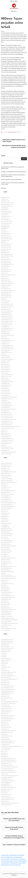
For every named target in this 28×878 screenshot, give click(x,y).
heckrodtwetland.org (6, 575)
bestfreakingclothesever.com (9, 760)
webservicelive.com (6, 454)
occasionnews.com (6, 794)
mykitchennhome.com (7, 592)
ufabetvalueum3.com (7, 318)
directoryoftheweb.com (7, 648)
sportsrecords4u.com (7, 311)
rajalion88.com (5, 209)
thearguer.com (5, 729)
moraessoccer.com (6, 535)
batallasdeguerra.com (7, 530)
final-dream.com (5, 364)
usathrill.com (4, 400)
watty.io (3, 665)
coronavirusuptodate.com (8, 290)
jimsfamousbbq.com (6, 463)
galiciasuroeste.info (6, 528)
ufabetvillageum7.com (7, 321)
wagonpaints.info (5, 355)
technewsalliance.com (7, 347)
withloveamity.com (6, 247)
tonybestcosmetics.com (7, 428)
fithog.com (4, 564)
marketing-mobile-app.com (8, 730)
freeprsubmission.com (7, 381)
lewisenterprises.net (6, 237)
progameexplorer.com (7, 438)
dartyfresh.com (5, 235)
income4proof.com (6, 223)
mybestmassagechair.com (8, 578)
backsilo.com (4, 755)
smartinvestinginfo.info (7, 345)
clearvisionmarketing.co (7, 359)
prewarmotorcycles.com (7, 494)
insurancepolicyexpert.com (8, 503)
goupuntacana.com (6, 211)
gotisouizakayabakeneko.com (9, 679)
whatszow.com (5, 257)
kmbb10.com (4, 722)
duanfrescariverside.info (7, 335)
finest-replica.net (5, 366)
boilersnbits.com (5, 705)
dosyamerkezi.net (6, 497)
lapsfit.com (4, 299)
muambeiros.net (5, 552)
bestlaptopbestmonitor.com (9, 566)
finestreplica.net (5, 338)
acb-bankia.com (5, 749)
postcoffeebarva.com (7, 687)
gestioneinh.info (5, 368)
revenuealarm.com (6, 443)
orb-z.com (4, 700)
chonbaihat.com (5, 556)
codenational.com (6, 436)
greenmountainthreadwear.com (9, 767)
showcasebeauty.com (7, 501)
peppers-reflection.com (7, 799)
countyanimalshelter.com (8, 780)
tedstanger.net (5, 350)
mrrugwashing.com (6, 748)
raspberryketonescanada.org (9, 397)
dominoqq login (18, 857)
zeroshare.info (5, 520)
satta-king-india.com (6, 281)
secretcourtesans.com (7, 202)
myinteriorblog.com (6, 385)
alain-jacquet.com (6, 677)
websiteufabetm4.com (7, 328)
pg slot (16, 861)
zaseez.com (4, 214)
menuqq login (4, 855)
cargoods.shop (5, 670)
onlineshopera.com (6, 233)
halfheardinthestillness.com (8, 577)
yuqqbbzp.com (5, 287)
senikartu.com (5, 662)
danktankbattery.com (7, 736)
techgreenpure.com (6, 263)
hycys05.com (4, 713)
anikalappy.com (5, 331)
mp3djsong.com (5, 470)
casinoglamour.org (6, 625)
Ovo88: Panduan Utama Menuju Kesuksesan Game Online (12, 183)
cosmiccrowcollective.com (8, 675)
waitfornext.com (5, 357)
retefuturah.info (5, 343)
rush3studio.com (5, 651)
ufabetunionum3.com (7, 316)
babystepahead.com (6, 786)
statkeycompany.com (7, 504)
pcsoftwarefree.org (6, 238)
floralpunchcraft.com (6, 732)
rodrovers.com (5, 278)
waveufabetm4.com (6, 325)
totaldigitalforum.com (7, 423)
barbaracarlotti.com (6, 611)
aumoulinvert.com (6, 594)
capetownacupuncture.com (8, 672)
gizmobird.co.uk (5, 468)
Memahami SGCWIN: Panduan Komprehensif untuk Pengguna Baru (13, 175)
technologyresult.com (7, 254)
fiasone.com (4, 734)
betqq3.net (4, 585)
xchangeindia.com (6, 412)
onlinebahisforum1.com (7, 204)
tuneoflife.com (5, 801)
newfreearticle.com (6, 708)
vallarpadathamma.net (7, 693)
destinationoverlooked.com (8, 787)
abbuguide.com (5, 252)
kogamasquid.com (6, 621)
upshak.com (4, 753)
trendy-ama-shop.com (7, 374)
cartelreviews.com (6, 266)
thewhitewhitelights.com (7, 571)
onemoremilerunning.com (8, 715)
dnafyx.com (4, 242)
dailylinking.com (5, 240)
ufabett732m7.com (6, 376)
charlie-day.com (5, 739)
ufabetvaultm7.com (6, 319)
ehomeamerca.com (6, 259)
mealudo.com (5, 737)
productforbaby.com (6, 698)
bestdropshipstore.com (7, 264)
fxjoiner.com (4, 431)
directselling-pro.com (7, 442)
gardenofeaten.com (6, 712)
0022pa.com (4, 518)
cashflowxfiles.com (6, 720)
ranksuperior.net (5, 784)
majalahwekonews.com (7, 641)
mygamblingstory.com (7, 639)
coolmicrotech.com (6, 414)
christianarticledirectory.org (8, 628)
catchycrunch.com (6, 216)
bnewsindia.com (5, 386)
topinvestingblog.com (7, 508)
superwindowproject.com (8, 597)
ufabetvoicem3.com (6, 323)
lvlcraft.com (4, 273)
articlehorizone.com (6, 285)
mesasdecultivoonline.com (8, 703)
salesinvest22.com (6, 371)
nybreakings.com (5, 407)
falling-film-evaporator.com (8, 761)
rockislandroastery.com (7, 440)
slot (20, 132)
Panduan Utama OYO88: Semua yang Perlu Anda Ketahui (12, 167)
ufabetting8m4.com (6, 314)
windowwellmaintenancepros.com (10, 803)
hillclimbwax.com (5, 791)
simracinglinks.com (6, 496)
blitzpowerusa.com (6, 710)
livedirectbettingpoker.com (8, 741)
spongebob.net (5, 682)
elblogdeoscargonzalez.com (8, 558)
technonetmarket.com (7, 349)
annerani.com (4, 515)
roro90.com (4, 653)
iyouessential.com (6, 245)
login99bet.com (5, 201)
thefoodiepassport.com (7, 595)
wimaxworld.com (5, 544)
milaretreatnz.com (6, 523)
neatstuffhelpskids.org (7, 533)
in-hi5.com (4, 656)
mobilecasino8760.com (7, 583)
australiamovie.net (6, 466)
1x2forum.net (4, 199)
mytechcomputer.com (7, 448)
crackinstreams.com (6, 292)
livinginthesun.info (5, 667)
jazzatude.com (5, 516)
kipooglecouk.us (5, 590)
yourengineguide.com (7, 405)
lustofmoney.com (6, 796)
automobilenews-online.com (9, 419)
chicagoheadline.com (7, 206)
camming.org (4, 207)
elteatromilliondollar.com (7, 689)
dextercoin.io (4, 626)
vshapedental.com (6, 402)
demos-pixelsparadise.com (8, 490)
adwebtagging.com (6, 782)
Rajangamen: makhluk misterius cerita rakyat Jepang (14, 140)
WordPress (14, 875)
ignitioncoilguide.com (6, 447)
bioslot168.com (5, 450)
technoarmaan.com (6, 424)
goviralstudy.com (5, 604)
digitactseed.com (6, 271)
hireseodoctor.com (6, 297)
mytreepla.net (5, 302)
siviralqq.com (4, 756)
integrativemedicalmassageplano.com (11, 746)
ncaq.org (3, 230)
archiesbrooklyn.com (6, 551)
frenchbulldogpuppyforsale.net (9, 620)
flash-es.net (4, 751)
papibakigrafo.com (6, 599)
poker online (22, 863)
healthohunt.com (5, 342)
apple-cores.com (5, 607)
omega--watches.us (6, 478)
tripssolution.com (5, 280)
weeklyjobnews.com (6, 779)
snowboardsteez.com (7, 717)
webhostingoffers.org (7, 256)
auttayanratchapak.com (7, 686)
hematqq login (14, 863)
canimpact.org (5, 602)
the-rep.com (4, 511)
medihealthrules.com (6, 399)
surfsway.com (4, 268)
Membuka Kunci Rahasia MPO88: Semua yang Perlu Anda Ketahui (13, 146)
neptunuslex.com (5, 473)
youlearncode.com (6, 249)
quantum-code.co (6, 361)
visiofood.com (5, 378)
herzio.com (4, 655)
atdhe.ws (3, 573)
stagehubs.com (5, 197)
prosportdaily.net (5, 369)
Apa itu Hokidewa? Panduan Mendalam (11, 179)
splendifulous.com (6, 309)
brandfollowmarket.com (7, 777)
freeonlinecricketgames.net (8, 546)
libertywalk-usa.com (6, 465)
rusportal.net (4, 663)
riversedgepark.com (6, 213)
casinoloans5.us (5, 587)
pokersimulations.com (7, 304)
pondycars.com (5, 392)
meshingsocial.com (6, 727)
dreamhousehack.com (7, 416)
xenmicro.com (5, 232)
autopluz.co (4, 485)
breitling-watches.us (6, 480)
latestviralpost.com (6, 706)
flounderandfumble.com (7, 340)
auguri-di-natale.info (6, 475)
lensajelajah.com (5, 226)
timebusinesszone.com (7, 798)
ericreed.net (4, 580)
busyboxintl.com (5, 684)
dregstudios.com (5, 532)
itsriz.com (3, 669)
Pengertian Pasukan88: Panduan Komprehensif (13, 171)
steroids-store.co (5, 561)
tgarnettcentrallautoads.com (9, 482)
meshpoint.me (5, 681)
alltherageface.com (6, 435)
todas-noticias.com (6, 660)
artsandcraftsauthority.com (8, 452)
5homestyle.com (5, 630)
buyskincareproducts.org (7, 618)
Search (3, 155)
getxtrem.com (5, 724)
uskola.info (4, 354)
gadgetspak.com (5, 294)
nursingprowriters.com (7, 765)
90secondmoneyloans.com (8, 275)
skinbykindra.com (5, 433)
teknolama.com (5, 696)
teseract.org (4, 373)
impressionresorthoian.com (8, 758)
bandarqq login (9, 857)
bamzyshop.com (5, 390)
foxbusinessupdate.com (7, 743)
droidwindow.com (5, 380)
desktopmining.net (6, 613)
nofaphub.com (5, 218)
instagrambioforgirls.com (8, 718)
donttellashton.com (6, 650)
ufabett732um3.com (6, 352)
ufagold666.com (5, 383)
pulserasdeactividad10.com (8, 609)
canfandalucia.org (6, 404)
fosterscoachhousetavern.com (9, 701)
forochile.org (4, 537)
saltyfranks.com (5, 513)
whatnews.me (5, 362)
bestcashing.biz (5, 547)
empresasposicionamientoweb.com (11, 426)
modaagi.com (5, 525)
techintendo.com (5, 261)
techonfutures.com (6, 393)
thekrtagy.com (5, 411)
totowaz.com (4, 774)
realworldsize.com (6, 694)
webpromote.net (5, 559)
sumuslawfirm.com (6, 763)
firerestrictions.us (5, 549)
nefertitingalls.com (6, 220)
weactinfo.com (5, 725)
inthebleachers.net (6, 614)
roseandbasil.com (6, 570)
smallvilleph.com (5, 527)
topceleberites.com (6, 312)
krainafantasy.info (6, 658)
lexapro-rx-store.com (7, 616)
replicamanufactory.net (7, 306)
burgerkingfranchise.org (7, 691)
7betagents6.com (6, 288)
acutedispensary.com (7, 768)
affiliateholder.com (6, 804)
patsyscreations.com (6, 221)
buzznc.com (4, 430)
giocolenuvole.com (6, 244)
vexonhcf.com (5, 489)
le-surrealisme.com (6, 499)
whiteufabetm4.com (6, 330)
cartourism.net (5, 606)
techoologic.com (5, 395)
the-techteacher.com (7, 417)
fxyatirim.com (4, 251)
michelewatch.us (5, 477)
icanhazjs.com (5, 601)
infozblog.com (5, 554)
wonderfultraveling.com (7, 540)
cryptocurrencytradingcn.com (9, 772)
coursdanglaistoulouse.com (8, 472)
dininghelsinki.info (5, 333)
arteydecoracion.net (6, 563)
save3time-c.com (6, 487)
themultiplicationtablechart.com (10, 623)
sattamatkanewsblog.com (8, 770)
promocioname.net (6, 542)
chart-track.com (5, 539)
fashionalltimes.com (6, 421)
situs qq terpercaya (15, 865)
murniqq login (5, 863)
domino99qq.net (5, 646)
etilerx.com (4, 337)
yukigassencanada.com (7, 283)
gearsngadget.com (6, 295)
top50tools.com (5, 509)
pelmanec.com (5, 644)
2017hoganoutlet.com (7, 643)
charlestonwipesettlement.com (9, 775)
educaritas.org (5, 225)
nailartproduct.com (6, 269)
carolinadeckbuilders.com (8, 506)
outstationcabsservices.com (9, 409)
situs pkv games (13, 855)
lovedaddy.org (5, 744)
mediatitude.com (5, 492)
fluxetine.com (4, 582)
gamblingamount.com (7, 789)
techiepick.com (5, 388)
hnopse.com (4, 792)
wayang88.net (5, 326)
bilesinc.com (4, 521)
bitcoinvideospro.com (7, 674)
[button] (14, 11)
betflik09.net (4, 228)
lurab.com (3, 445)
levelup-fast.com (5, 300)
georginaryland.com (6, 568)
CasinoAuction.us (5, 589)
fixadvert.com (4, 484)
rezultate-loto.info (6, 307)
